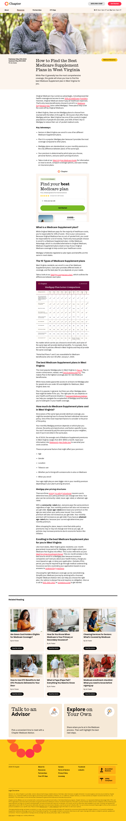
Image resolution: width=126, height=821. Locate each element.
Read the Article (17, 648)
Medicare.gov (43, 806)
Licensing (61, 776)
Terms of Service (64, 770)
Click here (11, 815)
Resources (20, 10)
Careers (61, 767)
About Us (41, 767)
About (7, 10)
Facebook (81, 767)
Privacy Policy (63, 773)
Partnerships (37, 10)
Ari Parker (14, 63)
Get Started (115, 4)
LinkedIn (81, 770)
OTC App (53, 10)
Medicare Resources (109, 60)
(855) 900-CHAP (96, 4)
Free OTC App (43, 776)
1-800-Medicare (53, 806)
